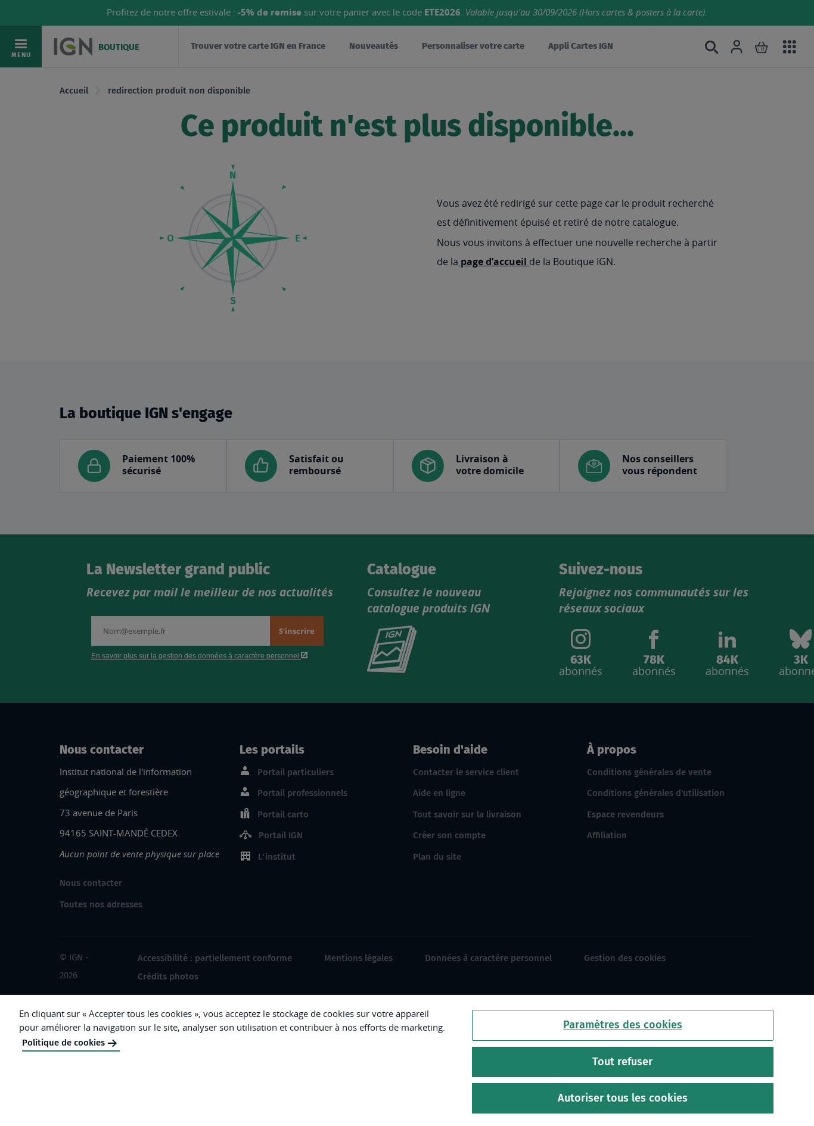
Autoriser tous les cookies (623, 1098)
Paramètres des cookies (622, 1024)
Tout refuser (622, 1061)
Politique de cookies (63, 1042)
